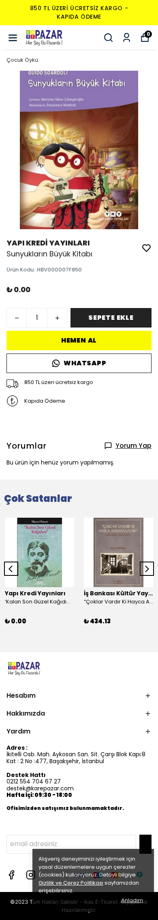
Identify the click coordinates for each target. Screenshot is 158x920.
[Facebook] (11, 875)
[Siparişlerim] (127, 38)
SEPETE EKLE (111, 317)
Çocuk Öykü (22, 60)
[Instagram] (31, 875)
